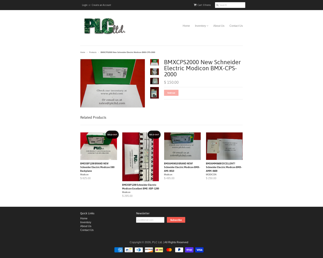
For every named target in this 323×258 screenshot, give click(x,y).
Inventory (201, 25)
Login (84, 5)
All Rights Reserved (176, 242)
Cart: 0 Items (204, 5)
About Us (218, 25)
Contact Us (236, 25)
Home (186, 25)
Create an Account (101, 5)
